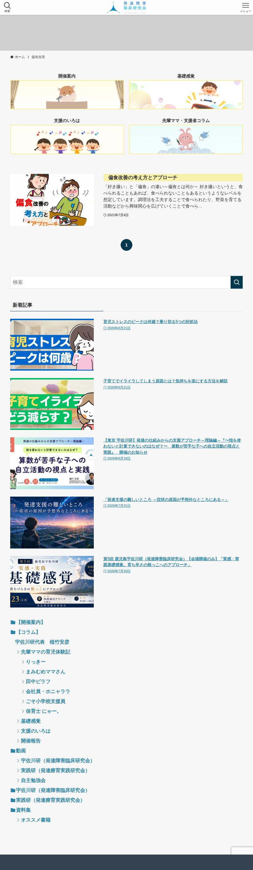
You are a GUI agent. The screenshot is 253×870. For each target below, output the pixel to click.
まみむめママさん (45, 671)
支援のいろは (36, 730)
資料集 (23, 810)
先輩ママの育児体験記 (45, 651)
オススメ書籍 (36, 819)
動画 (21, 750)
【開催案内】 (31, 622)
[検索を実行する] (236, 282)
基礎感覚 (31, 721)
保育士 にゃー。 (44, 711)
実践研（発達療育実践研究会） (55, 770)
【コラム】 (28, 632)
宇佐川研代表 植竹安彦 (42, 642)
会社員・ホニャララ (48, 691)
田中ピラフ (38, 681)
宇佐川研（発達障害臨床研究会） (58, 760)
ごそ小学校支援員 (45, 701)
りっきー (36, 661)
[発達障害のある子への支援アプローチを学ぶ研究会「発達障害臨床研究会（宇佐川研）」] (127, 7)
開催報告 (31, 740)
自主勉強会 (33, 780)
